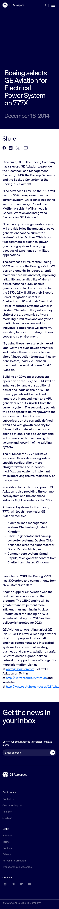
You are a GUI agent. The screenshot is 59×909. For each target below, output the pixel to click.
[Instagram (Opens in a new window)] (5, 884)
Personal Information (14, 860)
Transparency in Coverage (17, 866)
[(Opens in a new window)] (4, 148)
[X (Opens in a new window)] (21, 884)
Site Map (7, 817)
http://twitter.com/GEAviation (26, 678)
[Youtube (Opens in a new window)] (29, 884)
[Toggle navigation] (53, 5)
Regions (7, 811)
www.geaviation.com (20, 669)
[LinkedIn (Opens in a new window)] (13, 884)
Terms (6, 841)
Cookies (7, 848)
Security (7, 835)
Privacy (7, 854)
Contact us (8, 799)
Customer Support (13, 805)
